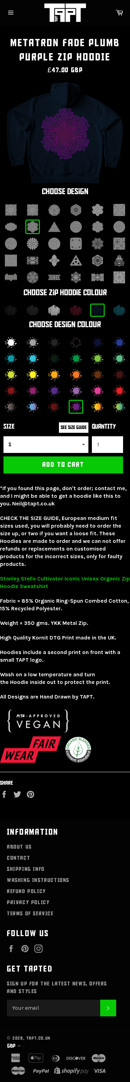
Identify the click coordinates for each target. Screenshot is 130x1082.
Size (9, 426)
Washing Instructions (38, 880)
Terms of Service (30, 913)
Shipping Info (26, 869)
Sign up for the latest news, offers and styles (57, 987)
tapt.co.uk (38, 1038)
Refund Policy (26, 891)
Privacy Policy (28, 902)
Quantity (104, 426)
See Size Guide (74, 427)
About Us (19, 847)
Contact (18, 858)
